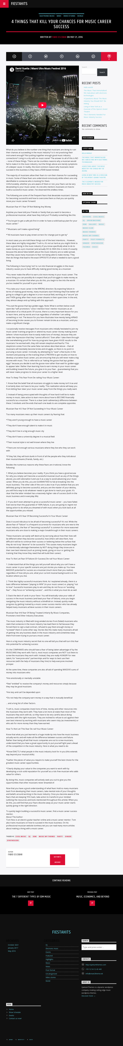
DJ (46, 945)
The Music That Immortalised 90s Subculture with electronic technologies (95, 93)
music (101, 224)
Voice (95, 247)
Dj (29, 836)
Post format (50, 970)
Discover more (88, 996)
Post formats (97, 239)
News (59, 16)
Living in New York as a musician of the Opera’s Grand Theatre (95, 109)
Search (84, 67)
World (80, 16)
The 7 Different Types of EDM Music (31, 897)
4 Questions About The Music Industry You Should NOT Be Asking (95, 101)
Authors (87, 217)
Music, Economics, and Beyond (92, 897)
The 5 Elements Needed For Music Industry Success (92, 183)
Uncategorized (51, 974)
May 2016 (12, 951)
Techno (86, 247)
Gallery (92, 224)
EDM (35, 836)
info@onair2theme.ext (94, 973)
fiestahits (19, 4)
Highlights (49, 959)
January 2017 (13, 948)
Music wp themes (47, 836)
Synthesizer (13, 840)
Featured (49, 956)
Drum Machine (93, 220)
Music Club (88, 228)
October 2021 (13, 945)
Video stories (69, 16)
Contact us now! (15, 1018)
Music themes (89, 232)
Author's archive (57, 859)
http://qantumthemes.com (96, 965)
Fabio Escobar (59, 37)
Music (48, 963)
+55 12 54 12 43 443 (94, 969)
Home (11, 1009)
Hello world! (88, 87)
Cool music (20, 836)
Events (48, 952)
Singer (68, 836)
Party (60, 836)
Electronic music (47, 16)
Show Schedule (15, 1012)
